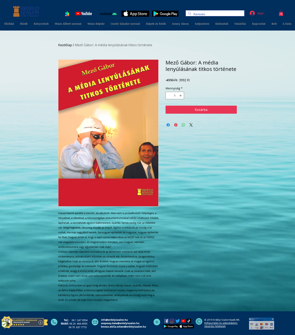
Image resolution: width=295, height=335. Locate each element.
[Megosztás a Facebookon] (168, 125)
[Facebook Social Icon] (166, 321)
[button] (281, 13)
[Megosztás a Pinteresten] (175, 125)
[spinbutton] (174, 95)
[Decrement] (168, 95)
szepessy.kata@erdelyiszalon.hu (120, 323)
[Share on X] (191, 125)
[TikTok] (189, 321)
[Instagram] (172, 321)
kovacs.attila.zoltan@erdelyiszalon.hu (123, 326)
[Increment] (180, 95)
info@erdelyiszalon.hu (114, 320)
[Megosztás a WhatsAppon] (183, 125)
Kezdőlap (65, 45)
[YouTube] (183, 321)
